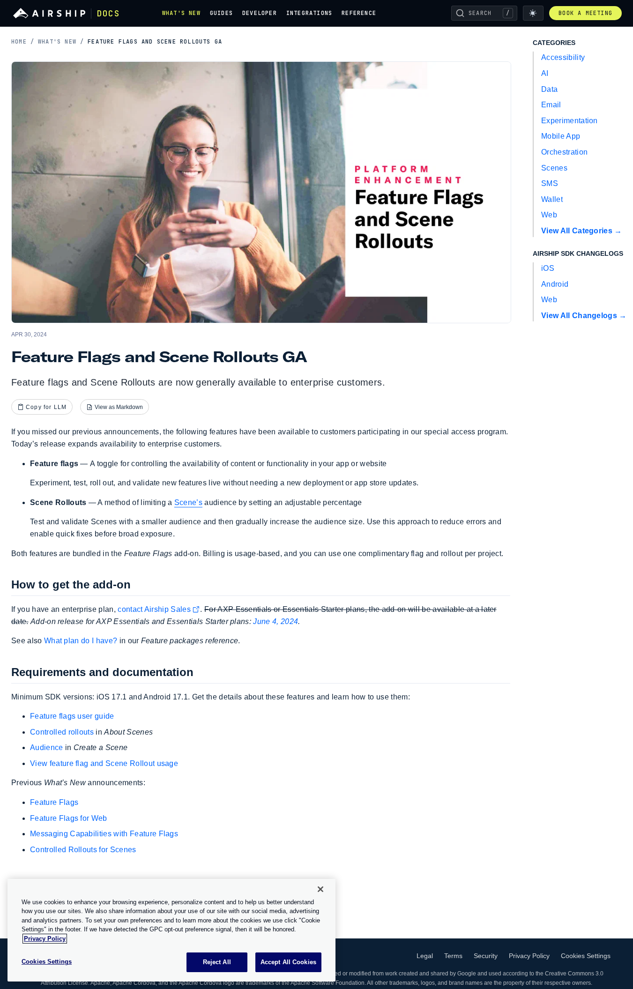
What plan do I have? (80, 641)
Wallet (552, 199)
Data (549, 89)
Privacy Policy (529, 955)
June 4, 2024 (275, 621)
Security (486, 955)
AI (545, 73)
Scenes (554, 168)
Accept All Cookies (288, 962)
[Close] (320, 889)
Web (549, 215)
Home (22, 41)
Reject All (217, 962)
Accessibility (563, 57)
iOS (547, 268)
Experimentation (569, 121)
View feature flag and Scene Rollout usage (104, 763)
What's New (181, 13)
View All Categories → (581, 231)
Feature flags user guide (72, 716)
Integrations (309, 13)
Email (551, 105)
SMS (549, 183)
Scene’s (188, 502)
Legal (425, 955)
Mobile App (560, 136)
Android (554, 284)
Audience (46, 747)
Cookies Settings (586, 955)
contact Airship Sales (154, 609)
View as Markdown (119, 407)
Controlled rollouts (62, 732)
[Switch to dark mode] (533, 13)
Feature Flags (54, 802)
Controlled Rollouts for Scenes (83, 850)
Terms (453, 955)
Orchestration (564, 152)
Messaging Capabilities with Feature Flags (104, 834)
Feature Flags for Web (68, 818)
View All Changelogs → (584, 316)
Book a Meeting (585, 13)
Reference (359, 13)
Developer (259, 13)
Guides (221, 13)
